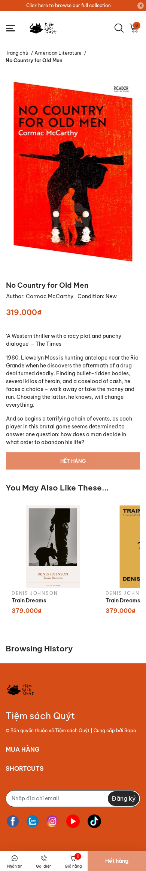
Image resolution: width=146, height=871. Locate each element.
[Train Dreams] (53, 546)
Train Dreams (29, 600)
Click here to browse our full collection (68, 5)
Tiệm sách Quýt (72, 730)
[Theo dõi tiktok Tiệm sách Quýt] (94, 821)
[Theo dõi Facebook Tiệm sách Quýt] (13, 821)
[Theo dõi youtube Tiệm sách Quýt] (73, 821)
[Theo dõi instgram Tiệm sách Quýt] (52, 821)
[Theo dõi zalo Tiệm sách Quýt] (32, 821)
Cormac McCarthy (50, 296)
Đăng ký (124, 798)
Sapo (130, 730)
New (111, 296)
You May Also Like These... (57, 488)
